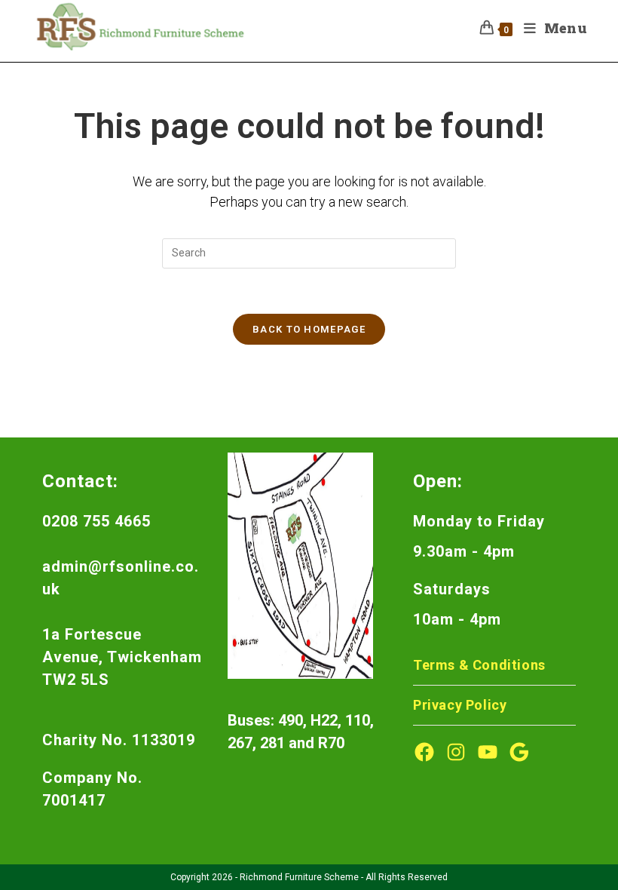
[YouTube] (487, 752)
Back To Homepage (309, 329)
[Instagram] (456, 752)
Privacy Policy (459, 705)
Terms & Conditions (479, 665)
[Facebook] (424, 752)
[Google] (519, 752)
